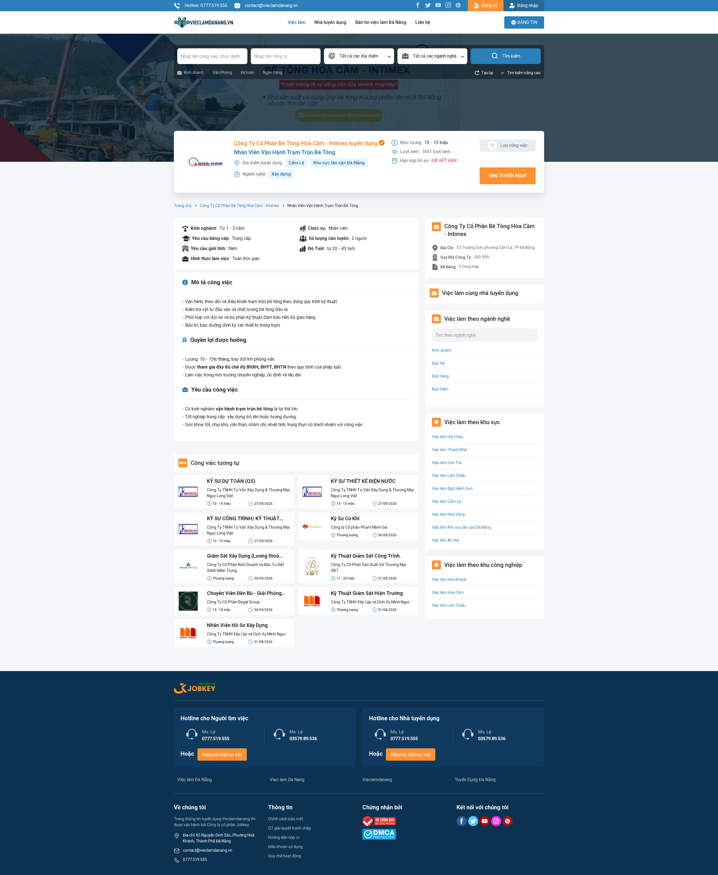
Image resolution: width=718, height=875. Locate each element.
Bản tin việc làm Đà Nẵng (380, 22)
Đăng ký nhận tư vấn (222, 754)
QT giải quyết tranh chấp (289, 828)
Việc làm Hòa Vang (448, 514)
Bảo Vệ (438, 363)
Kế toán (247, 72)
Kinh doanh (194, 72)
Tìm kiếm (511, 56)
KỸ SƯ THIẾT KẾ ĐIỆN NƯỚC (363, 481)
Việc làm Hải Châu (447, 437)
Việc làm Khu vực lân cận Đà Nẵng (461, 527)
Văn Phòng (222, 72)
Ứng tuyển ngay (508, 175)
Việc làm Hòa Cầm (448, 592)
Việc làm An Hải (445, 540)
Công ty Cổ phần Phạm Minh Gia (359, 527)
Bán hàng (440, 376)
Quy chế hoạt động (284, 856)
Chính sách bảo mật (285, 819)
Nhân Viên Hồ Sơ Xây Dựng (237, 625)
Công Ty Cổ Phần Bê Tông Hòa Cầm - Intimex (239, 205)
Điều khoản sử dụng (285, 846)
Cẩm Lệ (296, 162)
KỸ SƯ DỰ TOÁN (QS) (231, 481)
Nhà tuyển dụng (330, 22)
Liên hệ (422, 22)
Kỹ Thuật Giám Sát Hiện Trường (367, 593)
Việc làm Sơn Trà (446, 462)
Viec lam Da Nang (287, 779)
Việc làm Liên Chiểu (449, 475)
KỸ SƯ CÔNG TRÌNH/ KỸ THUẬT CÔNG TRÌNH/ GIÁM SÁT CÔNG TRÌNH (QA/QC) (243, 518)
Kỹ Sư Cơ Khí (345, 518)
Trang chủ (183, 205)
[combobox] (359, 56)
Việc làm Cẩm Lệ (446, 501)
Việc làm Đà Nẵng (194, 779)
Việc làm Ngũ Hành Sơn (452, 488)
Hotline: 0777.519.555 (206, 5)
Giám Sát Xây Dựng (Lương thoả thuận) (243, 556)
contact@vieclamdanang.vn (271, 5)
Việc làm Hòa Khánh (449, 579)
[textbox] (359, 56)
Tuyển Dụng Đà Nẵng (475, 779)
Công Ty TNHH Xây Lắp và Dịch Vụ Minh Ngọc (370, 602)
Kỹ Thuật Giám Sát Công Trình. (366, 556)
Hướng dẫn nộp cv (284, 837)
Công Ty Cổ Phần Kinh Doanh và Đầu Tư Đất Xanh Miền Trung (245, 567)
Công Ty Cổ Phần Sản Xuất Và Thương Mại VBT (368, 567)
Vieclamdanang (377, 779)
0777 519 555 (195, 859)
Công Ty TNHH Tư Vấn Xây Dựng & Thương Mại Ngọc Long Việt (248, 493)
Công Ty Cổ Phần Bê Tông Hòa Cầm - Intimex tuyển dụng (306, 143)
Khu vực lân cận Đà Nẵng (339, 162)
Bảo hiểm (440, 389)
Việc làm (296, 22)
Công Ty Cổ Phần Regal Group (233, 602)
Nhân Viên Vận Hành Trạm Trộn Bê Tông (284, 152)
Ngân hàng (272, 72)
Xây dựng (281, 174)
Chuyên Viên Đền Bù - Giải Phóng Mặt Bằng (244, 593)
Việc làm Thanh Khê (449, 449)
